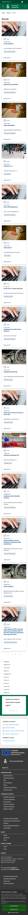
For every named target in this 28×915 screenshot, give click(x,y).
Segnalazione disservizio (9, 878)
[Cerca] (25, 6)
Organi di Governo (8, 775)
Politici (5, 785)
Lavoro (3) (6, 677)
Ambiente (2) (7, 665)
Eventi (5, 849)
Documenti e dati (7, 790)
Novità (8, 13)
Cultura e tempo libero (9, 799)
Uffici (4, 780)
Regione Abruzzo (6, 2)
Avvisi (8, 39)
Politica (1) (6, 680)
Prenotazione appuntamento (10, 876)
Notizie (8, 80)
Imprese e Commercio (8, 804)
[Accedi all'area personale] (22, 2)
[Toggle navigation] (3, 6)
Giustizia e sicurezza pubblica (10, 818)
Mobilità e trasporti (8, 809)
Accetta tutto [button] (14, 906)
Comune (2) (6, 668)
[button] (14, 912)
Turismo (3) (6, 689)
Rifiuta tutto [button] (14, 909)
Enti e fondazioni (7, 783)
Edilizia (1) (6, 671)
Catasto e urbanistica (8, 806)
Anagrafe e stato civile (9, 797)
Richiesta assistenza (8, 883)
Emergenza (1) (7, 674)
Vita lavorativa (7, 802)
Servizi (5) (6, 683)
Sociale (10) (6, 686)
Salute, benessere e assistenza (11, 825)
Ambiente (5, 823)
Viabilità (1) (6, 692)
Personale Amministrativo (10, 787)
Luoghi (5, 846)
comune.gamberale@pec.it (10, 868)
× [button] (26, 891)
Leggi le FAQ (6, 881)
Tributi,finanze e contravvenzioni (11, 821)
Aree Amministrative (8, 778)
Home (3, 13)
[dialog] (14, 902)
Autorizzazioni (7, 828)
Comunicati (6, 837)
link (6, 903)
